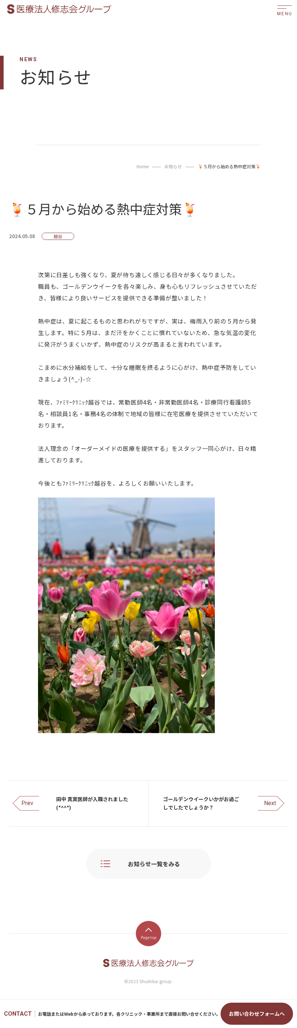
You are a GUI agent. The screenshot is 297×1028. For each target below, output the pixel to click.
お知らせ (173, 166)
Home (142, 166)
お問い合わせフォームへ (257, 1013)
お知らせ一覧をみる (154, 863)
